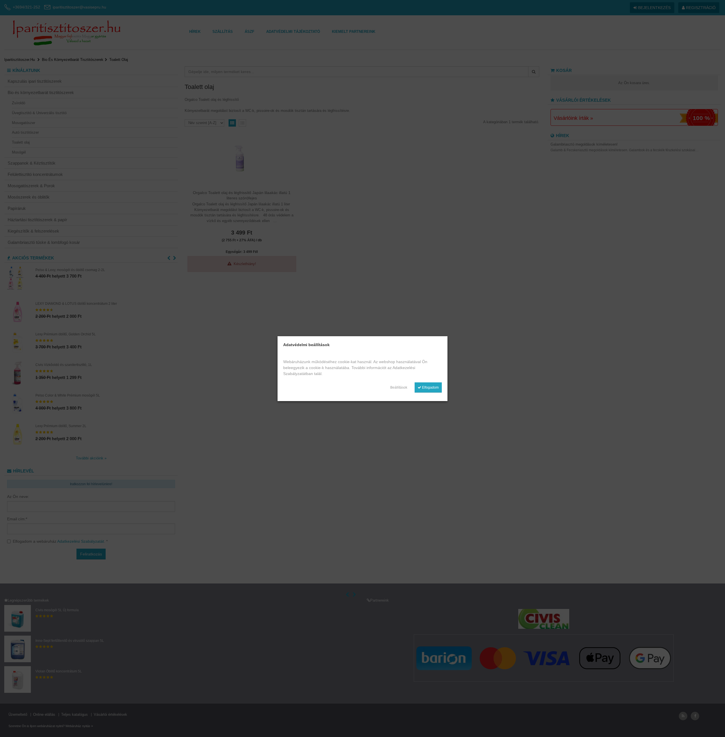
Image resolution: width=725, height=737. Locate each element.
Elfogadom (430, 387)
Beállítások (398, 387)
